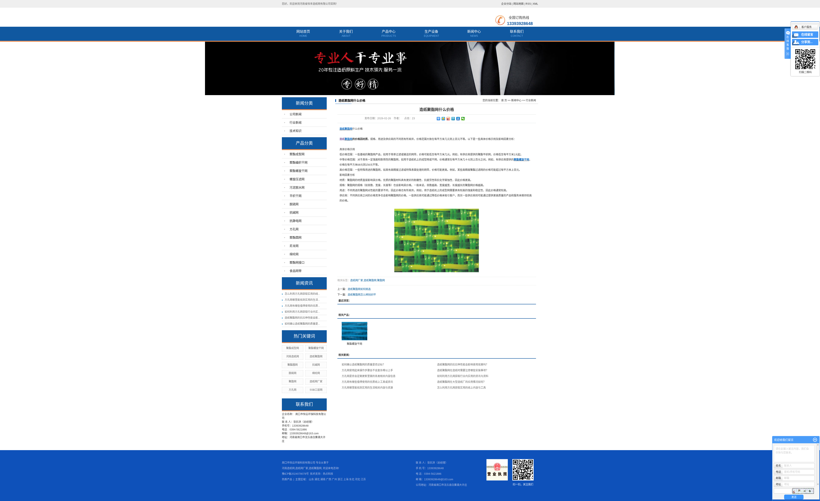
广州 (334, 479)
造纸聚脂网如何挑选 (359, 289)
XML (535, 3)
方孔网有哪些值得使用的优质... (302, 305)
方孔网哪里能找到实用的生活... (302, 299)
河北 (357, 479)
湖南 (322, 479)
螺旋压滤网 (297, 179)
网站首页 (303, 31)
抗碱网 (294, 212)
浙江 (340, 479)
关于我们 (346, 31)
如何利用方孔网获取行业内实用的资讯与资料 (462, 376)
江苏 (363, 479)
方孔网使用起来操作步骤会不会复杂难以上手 (367, 370)
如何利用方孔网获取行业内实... (302, 311)
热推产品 (287, 479)
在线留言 (807, 34)
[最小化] (815, 440)
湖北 (317, 479)
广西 (328, 479)
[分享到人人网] (458, 118)
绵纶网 (294, 254)
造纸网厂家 (316, 381)
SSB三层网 (316, 389)
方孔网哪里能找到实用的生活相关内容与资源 (367, 387)
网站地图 (518, 3)
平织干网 (296, 195)
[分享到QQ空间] (443, 118)
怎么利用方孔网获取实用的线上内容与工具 (461, 387)
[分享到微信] (463, 118)
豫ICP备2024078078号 (295, 473)
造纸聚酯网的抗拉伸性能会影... (302, 317)
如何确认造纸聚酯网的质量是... (302, 323)
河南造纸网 (292, 356)
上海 (345, 479)
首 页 (504, 100)
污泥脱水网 (297, 187)
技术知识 (296, 131)
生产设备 (431, 31)
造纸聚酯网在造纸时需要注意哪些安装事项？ (462, 370)
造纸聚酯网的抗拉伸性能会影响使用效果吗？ (462, 364)
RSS (528, 3)
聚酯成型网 (297, 154)
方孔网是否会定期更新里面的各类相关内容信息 (368, 376)
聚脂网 (292, 381)
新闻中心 (474, 31)
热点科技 (328, 473)
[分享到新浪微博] (448, 118)
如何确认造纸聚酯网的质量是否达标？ (363, 364)
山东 (311, 479)
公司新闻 (296, 114)
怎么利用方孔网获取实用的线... (302, 293)
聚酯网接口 (297, 262)
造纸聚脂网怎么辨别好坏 (362, 294)
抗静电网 (296, 221)
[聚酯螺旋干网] (354, 331)
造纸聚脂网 (316, 356)
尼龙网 (294, 246)
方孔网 (294, 229)
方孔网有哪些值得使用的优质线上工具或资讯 (367, 381)
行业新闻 (296, 122)
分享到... (807, 42)
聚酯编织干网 (299, 162)
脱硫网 (294, 204)
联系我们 (517, 31)
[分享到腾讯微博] (453, 118)
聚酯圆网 (296, 237)
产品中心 (388, 31)
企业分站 (506, 3)
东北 (351, 479)
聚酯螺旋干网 (299, 170)
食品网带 (296, 271)
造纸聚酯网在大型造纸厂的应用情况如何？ (461, 381)
